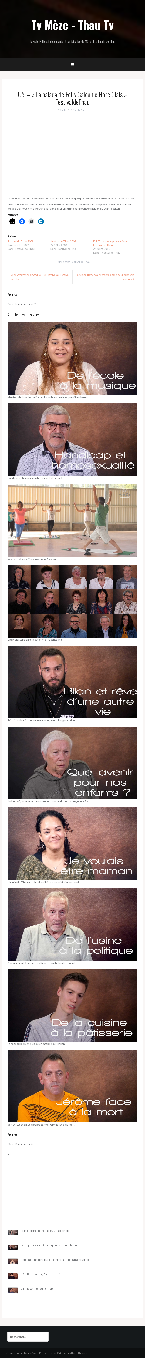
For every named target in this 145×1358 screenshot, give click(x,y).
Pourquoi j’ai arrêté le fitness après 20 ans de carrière (45, 1231)
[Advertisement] (72, 1197)
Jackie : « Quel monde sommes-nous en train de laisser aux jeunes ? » (48, 801)
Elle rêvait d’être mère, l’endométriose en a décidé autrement (43, 882)
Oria (59, 1353)
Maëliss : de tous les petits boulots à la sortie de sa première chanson (48, 397)
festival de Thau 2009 (63, 241)
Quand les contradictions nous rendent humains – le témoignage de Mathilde (55, 1259)
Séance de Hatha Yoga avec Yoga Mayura (32, 558)
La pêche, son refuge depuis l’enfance (38, 1288)
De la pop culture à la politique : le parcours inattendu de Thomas (50, 1245)
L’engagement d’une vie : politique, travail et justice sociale (42, 963)
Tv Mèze (82, 110)
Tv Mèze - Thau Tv (72, 24)
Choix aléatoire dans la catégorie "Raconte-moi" (35, 639)
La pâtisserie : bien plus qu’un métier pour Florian (36, 1043)
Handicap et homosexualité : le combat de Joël (35, 477)
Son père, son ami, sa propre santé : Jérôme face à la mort (41, 1124)
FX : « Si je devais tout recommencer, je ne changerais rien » (42, 720)
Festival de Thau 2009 (21, 241)
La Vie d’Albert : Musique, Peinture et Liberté (40, 1274)
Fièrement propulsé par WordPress (25, 1353)
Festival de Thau (80, 261)
